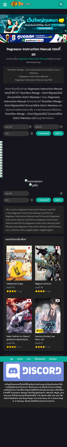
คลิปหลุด (53, 358)
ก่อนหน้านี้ (44, 133)
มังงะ (29, 358)
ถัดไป (57, 133)
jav (11, 358)
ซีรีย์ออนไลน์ (40, 358)
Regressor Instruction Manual (33, 58)
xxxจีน (20, 358)
